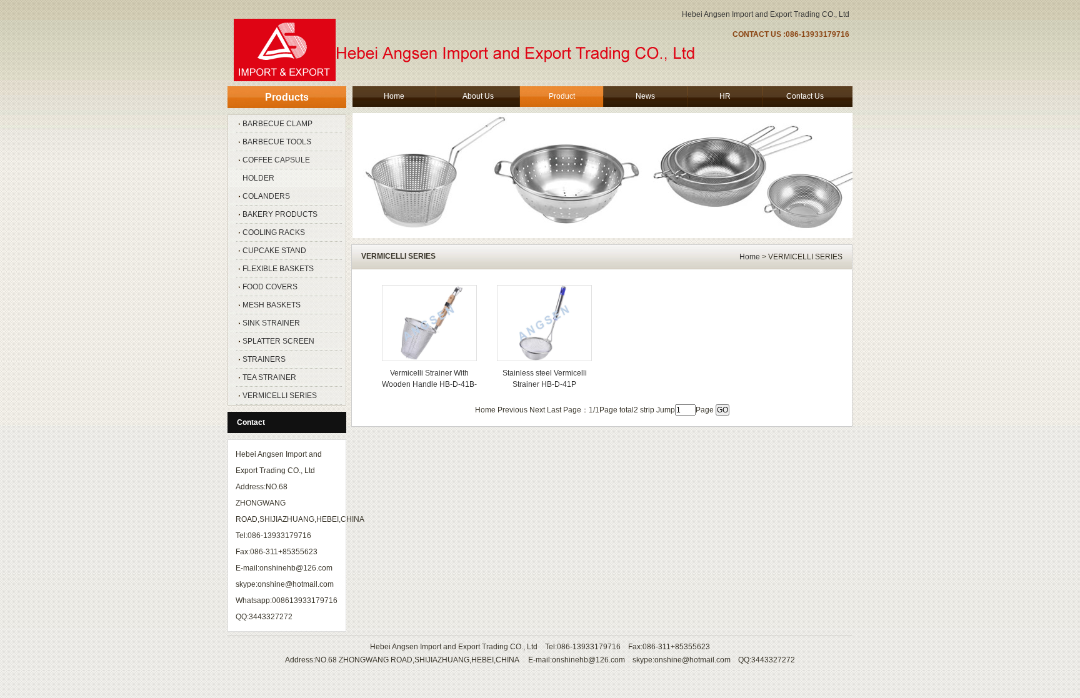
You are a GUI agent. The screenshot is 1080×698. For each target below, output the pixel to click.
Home (749, 256)
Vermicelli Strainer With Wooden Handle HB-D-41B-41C (429, 384)
